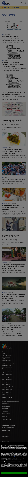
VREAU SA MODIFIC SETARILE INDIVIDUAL (14, 474)
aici (14, 456)
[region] (14, 459)
